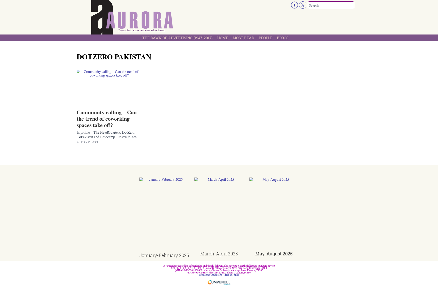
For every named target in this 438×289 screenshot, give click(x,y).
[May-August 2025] (274, 214)
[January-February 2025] (164, 215)
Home (222, 37)
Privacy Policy (231, 274)
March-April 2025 (219, 254)
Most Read (243, 37)
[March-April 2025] (219, 214)
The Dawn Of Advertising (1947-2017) (177, 37)
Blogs (283, 37)
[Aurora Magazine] (132, 18)
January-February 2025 (164, 255)
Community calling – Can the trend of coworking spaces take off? (107, 118)
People (265, 37)
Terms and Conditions (210, 274)
